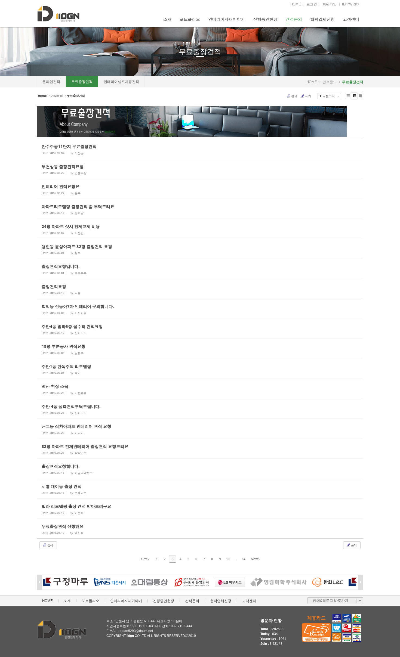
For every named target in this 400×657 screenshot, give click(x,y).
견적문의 (294, 19)
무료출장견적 (200, 52)
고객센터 (351, 19)
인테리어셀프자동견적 (121, 82)
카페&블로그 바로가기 (330, 601)
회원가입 (329, 4)
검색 (294, 96)
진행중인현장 (265, 19)
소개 (167, 19)
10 (227, 559)
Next (255, 559)
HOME (295, 4)
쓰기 (308, 96)
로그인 (311, 4)
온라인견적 (51, 82)
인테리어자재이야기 (226, 19)
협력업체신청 (322, 19)
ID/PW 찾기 (351, 4)
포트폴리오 (190, 19)
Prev (145, 559)
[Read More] (200, 149)
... (235, 559)
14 (243, 559)
